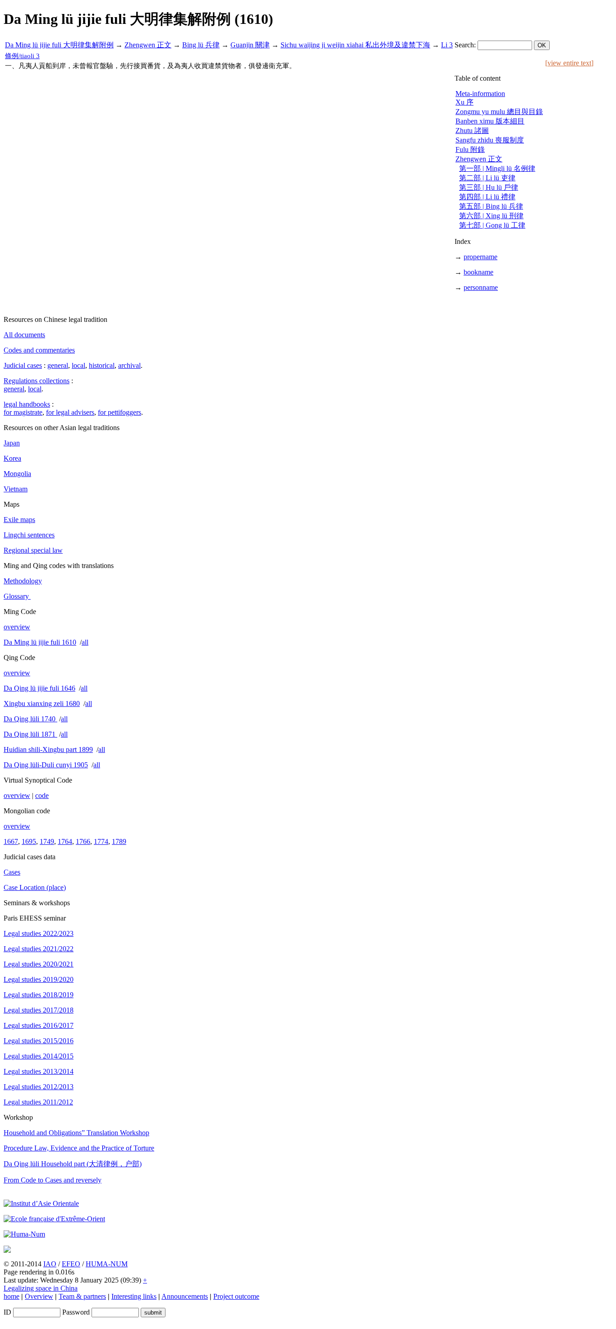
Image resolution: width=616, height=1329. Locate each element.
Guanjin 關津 (250, 45)
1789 (119, 841)
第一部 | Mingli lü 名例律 (497, 168)
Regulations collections (36, 381)
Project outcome (236, 1296)
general (57, 365)
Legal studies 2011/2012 (38, 1102)
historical (102, 365)
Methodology (23, 581)
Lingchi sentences (29, 535)
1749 (47, 841)
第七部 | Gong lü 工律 (492, 225)
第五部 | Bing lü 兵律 (491, 206)
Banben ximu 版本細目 (489, 121)
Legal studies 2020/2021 (39, 964)
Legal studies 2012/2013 (39, 1087)
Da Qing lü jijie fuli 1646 (39, 688)
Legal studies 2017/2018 (39, 1010)
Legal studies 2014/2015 (39, 1056)
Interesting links (133, 1296)
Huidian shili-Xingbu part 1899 (48, 749)
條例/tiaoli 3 (22, 56)
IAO (49, 1264)
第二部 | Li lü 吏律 (487, 178)
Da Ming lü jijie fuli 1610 (40, 642)
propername (480, 257)
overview (17, 627)
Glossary (17, 596)
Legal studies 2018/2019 (39, 995)
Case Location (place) (35, 887)
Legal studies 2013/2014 (39, 1071)
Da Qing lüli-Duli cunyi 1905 (46, 765)
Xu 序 (464, 102)
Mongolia (17, 473)
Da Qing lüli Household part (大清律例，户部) (73, 1164)
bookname (478, 272)
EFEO (71, 1264)
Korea (12, 458)
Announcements (184, 1296)
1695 (29, 841)
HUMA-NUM (107, 1264)
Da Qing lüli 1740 (30, 719)
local (78, 365)
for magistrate (23, 412)
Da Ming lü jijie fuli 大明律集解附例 (59, 45)
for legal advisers (70, 412)
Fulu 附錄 (470, 149)
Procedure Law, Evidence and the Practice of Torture (79, 1148)
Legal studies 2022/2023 (39, 933)
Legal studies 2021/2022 (39, 949)
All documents (24, 335)
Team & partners (82, 1296)
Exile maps (19, 519)
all (85, 642)
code (42, 795)
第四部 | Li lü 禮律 (487, 197)
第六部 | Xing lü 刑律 (491, 216)
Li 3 (447, 45)
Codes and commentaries (39, 350)
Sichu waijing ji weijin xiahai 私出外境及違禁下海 (355, 45)
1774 (101, 841)
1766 (83, 841)
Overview (39, 1296)
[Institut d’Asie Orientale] (41, 1203)
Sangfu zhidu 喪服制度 (489, 140)
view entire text (569, 63)
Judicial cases (23, 365)
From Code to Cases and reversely (52, 1180)
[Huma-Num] (24, 1234)
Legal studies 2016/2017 (39, 1025)
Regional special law (33, 550)
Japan (12, 443)
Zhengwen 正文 (147, 45)
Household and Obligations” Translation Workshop (76, 1133)
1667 (11, 841)
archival (129, 365)
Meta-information (480, 93)
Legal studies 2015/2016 (39, 1041)
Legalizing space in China (41, 1288)
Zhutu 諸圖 (472, 130)
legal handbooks (27, 404)
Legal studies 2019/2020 (39, 979)
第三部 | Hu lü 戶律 (488, 187)
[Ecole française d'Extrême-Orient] (54, 1219)
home (11, 1296)
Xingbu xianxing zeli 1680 (42, 703)
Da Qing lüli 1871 (30, 734)
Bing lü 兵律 (201, 45)
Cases (12, 872)
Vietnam (16, 489)
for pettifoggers (119, 412)
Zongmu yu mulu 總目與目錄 (499, 111)
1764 (65, 841)
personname (481, 287)
